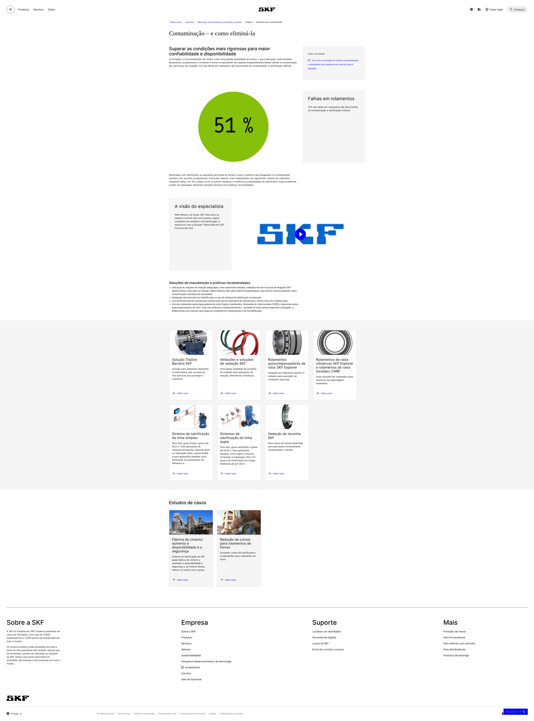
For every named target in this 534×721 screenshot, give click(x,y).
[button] (471, 9)
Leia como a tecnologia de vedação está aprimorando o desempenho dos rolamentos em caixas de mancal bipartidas (333, 64)
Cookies (212, 713)
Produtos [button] (23, 9)
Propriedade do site (167, 713)
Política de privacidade (144, 713)
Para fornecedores (454, 637)
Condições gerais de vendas (192, 713)
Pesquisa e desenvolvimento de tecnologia (206, 661)
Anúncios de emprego (456, 655)
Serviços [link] (39, 9)
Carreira (186, 673)
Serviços (186, 643)
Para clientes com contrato (459, 643)
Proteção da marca (454, 631)
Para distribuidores (454, 649)
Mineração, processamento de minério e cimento (220, 22)
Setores (185, 649)
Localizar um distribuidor (326, 631)
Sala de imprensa (191, 679)
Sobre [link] (51, 9)
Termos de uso (124, 713)
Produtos (186, 637)
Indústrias (189, 22)
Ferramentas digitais (324, 637)
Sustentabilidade (191, 655)
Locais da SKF (320, 643)
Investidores (192, 667)
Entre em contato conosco (328, 649)
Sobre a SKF (188, 631)
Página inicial (175, 22)
